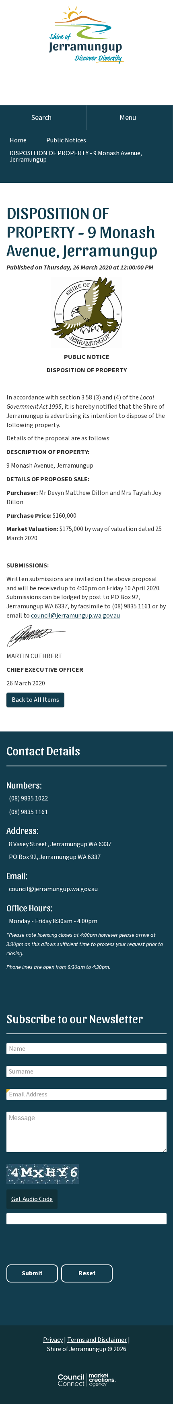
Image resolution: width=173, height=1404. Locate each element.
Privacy (53, 1339)
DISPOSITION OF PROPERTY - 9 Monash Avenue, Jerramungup (76, 156)
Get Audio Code (32, 1199)
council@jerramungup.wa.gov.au (75, 615)
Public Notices (66, 140)
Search (41, 118)
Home (18, 140)
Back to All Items (35, 699)
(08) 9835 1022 (28, 798)
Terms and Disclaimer (97, 1339)
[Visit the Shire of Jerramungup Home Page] (86, 31)
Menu (127, 118)
